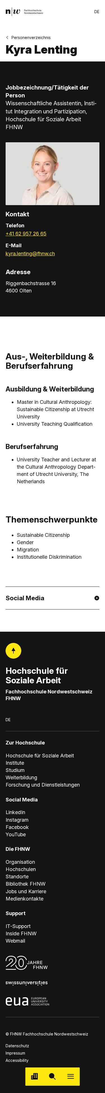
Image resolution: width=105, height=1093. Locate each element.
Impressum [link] (15, 1053)
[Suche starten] (52, 1076)
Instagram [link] (17, 820)
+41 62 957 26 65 (26, 234)
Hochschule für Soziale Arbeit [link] (40, 756)
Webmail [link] (15, 941)
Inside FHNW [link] (21, 933)
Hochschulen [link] (21, 869)
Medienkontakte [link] (24, 899)
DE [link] (96, 11)
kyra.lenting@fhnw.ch (30, 253)
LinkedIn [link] (15, 812)
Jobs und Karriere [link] (26, 891)
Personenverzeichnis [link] (31, 37)
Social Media (25, 598)
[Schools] (34, 1076)
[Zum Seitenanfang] (13, 651)
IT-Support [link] (18, 926)
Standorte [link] (17, 876)
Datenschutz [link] (17, 1045)
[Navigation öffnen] (71, 1076)
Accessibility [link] (17, 1060)
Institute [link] (15, 763)
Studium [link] (15, 770)
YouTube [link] (16, 834)
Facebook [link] (17, 827)
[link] (24, 11)
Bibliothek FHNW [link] (26, 884)
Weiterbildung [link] (21, 777)
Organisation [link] (20, 862)
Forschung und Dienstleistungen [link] (43, 785)
